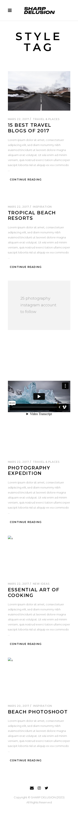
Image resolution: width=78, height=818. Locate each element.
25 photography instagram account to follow (38, 305)
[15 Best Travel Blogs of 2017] (39, 91)
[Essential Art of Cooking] (39, 555)
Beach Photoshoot (38, 712)
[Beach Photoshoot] (39, 677)
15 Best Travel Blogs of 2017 (30, 128)
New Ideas (41, 583)
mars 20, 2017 (19, 705)
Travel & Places (46, 119)
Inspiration (42, 206)
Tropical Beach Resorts (32, 215)
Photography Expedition (29, 470)
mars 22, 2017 (19, 119)
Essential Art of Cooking (33, 592)
